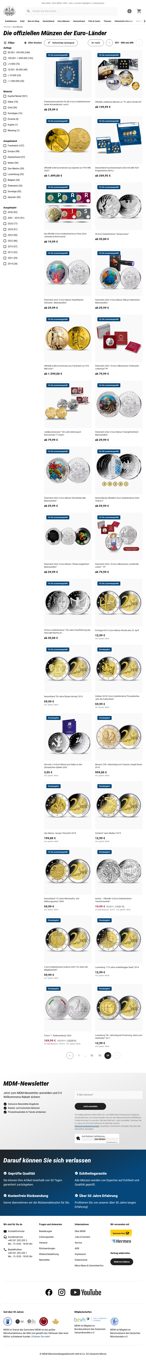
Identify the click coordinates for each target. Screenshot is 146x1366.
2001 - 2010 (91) (16, 218)
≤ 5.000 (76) (14, 64)
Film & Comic (94, 21)
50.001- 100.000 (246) (19, 52)
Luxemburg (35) (16, 174)
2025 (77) (13, 223)
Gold (22, 21)
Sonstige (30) (14, 191)
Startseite (7, 27)
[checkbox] (5, 52)
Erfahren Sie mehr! (41, 1336)
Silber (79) (13, 101)
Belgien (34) (14, 180)
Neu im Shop (33, 21)
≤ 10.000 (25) (14, 75)
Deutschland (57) (16, 157)
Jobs (70, 3)
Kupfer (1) (13, 124)
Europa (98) (14, 151)
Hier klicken (100, 1139)
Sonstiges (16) (15, 113)
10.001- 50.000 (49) (18, 69)
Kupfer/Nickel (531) (18, 96)
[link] (9, 11)
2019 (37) (13, 246)
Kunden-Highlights (82, 3)
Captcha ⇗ (112, 1142)
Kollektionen (11, 21)
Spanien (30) (14, 197)
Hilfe (65, 3)
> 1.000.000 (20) (16, 81)
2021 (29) (13, 258)
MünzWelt (46, 3)
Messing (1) (14, 130)
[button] (28, 11)
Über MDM (56, 3)
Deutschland (48, 21)
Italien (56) (13, 162)
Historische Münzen (124, 21)
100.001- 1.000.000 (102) (20, 58)
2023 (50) (13, 235)
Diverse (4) (13, 119)
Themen (107, 21)
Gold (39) (12, 107)
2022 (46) (13, 240)
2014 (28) (13, 263)
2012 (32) (13, 252)
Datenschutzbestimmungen (87, 1126)
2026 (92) (13, 212)
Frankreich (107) (16, 145)
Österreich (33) (15, 185)
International (79, 21)
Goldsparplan (98, 3)
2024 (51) (13, 229)
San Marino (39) (16, 168)
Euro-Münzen (64, 21)
